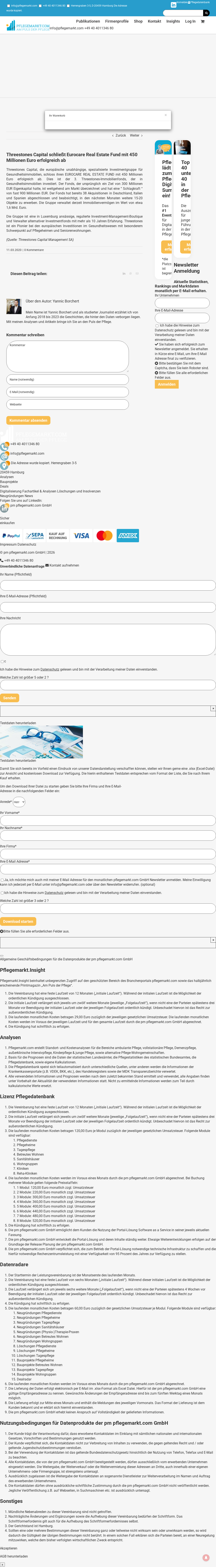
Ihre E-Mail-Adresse (169, 310)
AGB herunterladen (14, 1556)
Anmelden (182, 2)
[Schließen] (1, 955)
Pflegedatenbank (200, 2)
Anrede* (6, 802)
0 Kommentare (34, 250)
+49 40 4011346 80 (54, 5)
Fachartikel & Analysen (39, 491)
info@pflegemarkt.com (24, 5)
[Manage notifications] (206, 1557)
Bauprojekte (9, 482)
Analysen (7, 477)
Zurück (121, 135)
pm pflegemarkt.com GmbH (30, 505)
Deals (4, 486)
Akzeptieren (8, 1548)
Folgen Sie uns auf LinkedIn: (21, 501)
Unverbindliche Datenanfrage (22, 566)
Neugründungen (12, 496)
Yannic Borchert (66, 301)
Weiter (134, 135)
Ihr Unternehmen (167, 295)
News (29, 496)
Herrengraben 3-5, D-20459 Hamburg (92, 5)
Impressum (8, 544)
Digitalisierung (11, 491)
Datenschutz (164, 330)
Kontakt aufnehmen (64, 565)
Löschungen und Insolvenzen (79, 491)
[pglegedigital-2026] (163, 142)
